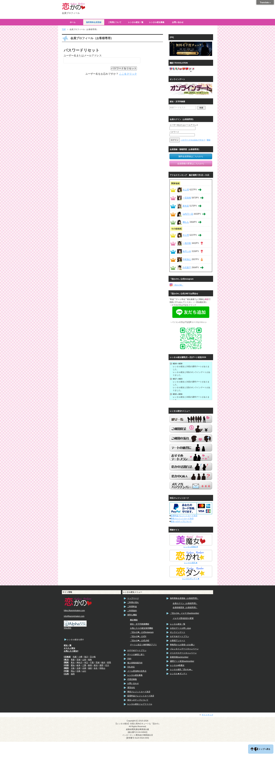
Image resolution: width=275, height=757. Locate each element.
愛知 (73, 665)
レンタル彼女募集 (156, 22)
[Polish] (180, 68)
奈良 (96, 668)
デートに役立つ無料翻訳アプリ (143, 645)
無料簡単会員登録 (93, 22)
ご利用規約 (132, 611)
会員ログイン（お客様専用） (185, 603)
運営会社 (131, 687)
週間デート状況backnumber (182, 661)
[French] (174, 68)
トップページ (133, 598)
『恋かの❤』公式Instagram (142, 632)
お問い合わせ (177, 22)
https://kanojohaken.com (74, 610)
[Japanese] (193, 68)
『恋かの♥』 (178, 285)
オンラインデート (177, 632)
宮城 (78, 660)
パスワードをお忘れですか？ (193, 140)
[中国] (66, 671)
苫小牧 (93, 657)
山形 (84, 660)
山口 (84, 671)
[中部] (66, 665)
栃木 (103, 662)
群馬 (109, 662)
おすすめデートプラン (136, 650)
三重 (84, 665)
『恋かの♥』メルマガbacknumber (184, 613)
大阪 (73, 668)
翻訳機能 (134, 620)
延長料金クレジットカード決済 (184, 516)
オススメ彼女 (69, 648)
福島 (90, 660)
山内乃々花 (188, 214)
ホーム (73, 22)
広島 (78, 671)
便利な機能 (132, 615)
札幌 (75, 657)
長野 (101, 665)
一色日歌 (187, 243)
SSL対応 (131, 667)
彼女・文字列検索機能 (139, 624)
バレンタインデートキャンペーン (184, 649)
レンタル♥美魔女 (177, 665)
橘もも (186, 222)
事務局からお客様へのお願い (182, 645)
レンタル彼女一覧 (135, 22)
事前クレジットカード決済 (182, 518)
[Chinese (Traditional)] (186, 68)
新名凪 (186, 206)
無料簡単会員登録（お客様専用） (184, 598)
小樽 (80, 657)
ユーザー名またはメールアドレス (82, 55)
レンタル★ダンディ (178, 673)
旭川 (86, 657)
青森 (73, 660)
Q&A (129, 659)
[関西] (66, 668)
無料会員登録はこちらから (190, 156)
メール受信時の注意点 (136, 671)
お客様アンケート (177, 640)
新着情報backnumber (179, 657)
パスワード (174, 132)
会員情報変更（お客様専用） (185, 607)
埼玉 (86, 662)
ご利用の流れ (133, 602)
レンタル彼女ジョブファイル (139, 704)
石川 (107, 665)
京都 (78, 668)
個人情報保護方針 (135, 663)
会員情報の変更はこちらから (190, 163)
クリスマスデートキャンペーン (183, 653)
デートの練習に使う (136, 654)
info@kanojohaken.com (74, 616)
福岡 (73, 674)
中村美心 (187, 259)
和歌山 (102, 668)
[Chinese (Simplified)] (183, 68)
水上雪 (186, 190)
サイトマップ (207, 715)
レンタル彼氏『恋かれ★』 (181, 669)
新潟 (96, 665)
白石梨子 (187, 267)
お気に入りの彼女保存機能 (141, 628)
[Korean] (190, 68)
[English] (170, 68)
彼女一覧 (67, 645)
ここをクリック (128, 73)
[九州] (66, 674)
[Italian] (177, 68)
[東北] (66, 660)
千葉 (92, 662)
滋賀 (90, 668)
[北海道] (67, 657)
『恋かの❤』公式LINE (139, 640)
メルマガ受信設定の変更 (183, 618)
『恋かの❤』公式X (138, 636)
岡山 (73, 671)
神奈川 (79, 662)
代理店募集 (132, 679)
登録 (208, 140)
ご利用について (114, 22)
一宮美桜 (187, 198)
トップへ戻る (264, 749)
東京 (73, 662)
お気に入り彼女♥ (71, 651)
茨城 (97, 662)
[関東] (66, 662)
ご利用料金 (132, 606)
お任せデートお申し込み (180, 628)
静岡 (90, 665)
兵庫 (84, 668)
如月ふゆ (187, 251)
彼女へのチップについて (181, 521)
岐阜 (78, 665)
